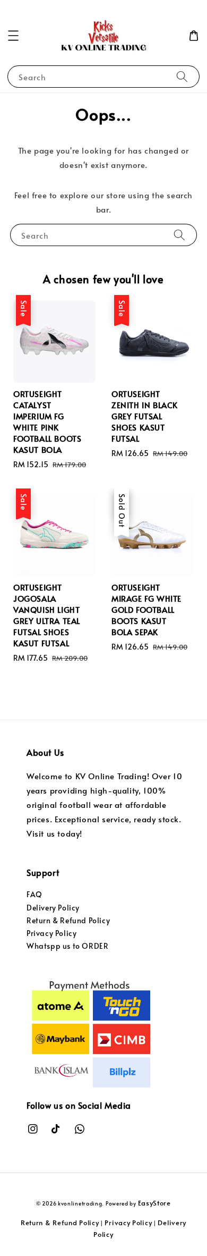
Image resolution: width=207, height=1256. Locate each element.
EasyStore (154, 1203)
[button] (13, 35)
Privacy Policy (51, 933)
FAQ (34, 894)
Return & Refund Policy (68, 920)
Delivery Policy (53, 908)
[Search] (182, 76)
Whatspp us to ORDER (67, 946)
